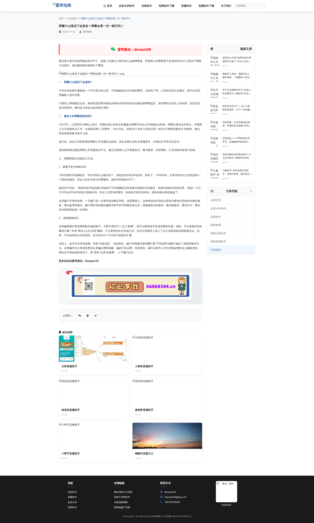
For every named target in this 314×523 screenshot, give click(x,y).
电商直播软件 (218, 241)
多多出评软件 (127, 5)
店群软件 (146, 5)
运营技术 (72, 491)
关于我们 (226, 5)
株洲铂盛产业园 (122, 507)
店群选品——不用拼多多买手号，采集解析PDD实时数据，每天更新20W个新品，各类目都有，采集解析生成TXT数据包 (236, 140)
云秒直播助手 (69, 366)
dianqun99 (170, 491)
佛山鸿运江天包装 (123, 491)
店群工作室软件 (122, 497)
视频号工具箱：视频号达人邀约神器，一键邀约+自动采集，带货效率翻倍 (237, 75)
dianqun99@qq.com (175, 497)
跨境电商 (215, 225)
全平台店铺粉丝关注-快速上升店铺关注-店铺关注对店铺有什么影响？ (236, 91)
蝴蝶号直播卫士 (144, 453)
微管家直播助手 (144, 409)
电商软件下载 (166, 5)
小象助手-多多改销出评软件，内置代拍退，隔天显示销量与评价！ (236, 172)
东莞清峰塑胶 (121, 502)
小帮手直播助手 (70, 453)
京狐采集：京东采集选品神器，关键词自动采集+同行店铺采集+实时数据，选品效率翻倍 (237, 124)
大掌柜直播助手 (144, 366)
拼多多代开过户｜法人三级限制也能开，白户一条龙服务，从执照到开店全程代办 (236, 108)
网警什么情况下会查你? (78, 82)
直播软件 (186, 5)
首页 (61, 18)
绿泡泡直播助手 (70, 409)
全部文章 (215, 200)
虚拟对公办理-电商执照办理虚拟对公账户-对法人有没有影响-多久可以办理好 (236, 59)
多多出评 (72, 502)
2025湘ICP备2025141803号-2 (177, 516)
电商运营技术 (218, 233)
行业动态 (72, 18)
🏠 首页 (107, 5)
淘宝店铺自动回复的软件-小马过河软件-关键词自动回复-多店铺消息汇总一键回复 (236, 156)
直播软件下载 (206, 5)
